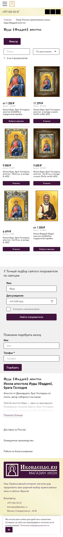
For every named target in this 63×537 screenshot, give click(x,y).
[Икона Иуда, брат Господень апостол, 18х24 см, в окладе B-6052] (16, 143)
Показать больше (13, 415)
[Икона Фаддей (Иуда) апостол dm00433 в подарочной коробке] (46, 206)
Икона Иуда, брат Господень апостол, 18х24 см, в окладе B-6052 (16, 174)
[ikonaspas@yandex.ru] (5, 507)
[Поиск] (27, 51)
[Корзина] (53, 4)
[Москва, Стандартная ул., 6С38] (5, 511)
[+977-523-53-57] (5, 503)
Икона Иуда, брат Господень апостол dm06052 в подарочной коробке (16, 112)
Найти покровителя (31, 316)
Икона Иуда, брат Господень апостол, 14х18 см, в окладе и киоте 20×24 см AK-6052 (46, 174)
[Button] (59, 3)
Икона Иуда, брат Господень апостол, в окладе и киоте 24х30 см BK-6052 (46, 112)
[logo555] (12, 4)
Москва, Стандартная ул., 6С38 (22, 510)
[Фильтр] (31, 41)
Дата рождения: (15, 295)
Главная (7, 19)
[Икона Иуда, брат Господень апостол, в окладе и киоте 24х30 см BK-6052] (46, 81)
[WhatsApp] (52, 11)
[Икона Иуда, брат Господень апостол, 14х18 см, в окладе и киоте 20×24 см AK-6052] (46, 143)
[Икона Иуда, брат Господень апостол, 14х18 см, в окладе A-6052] (16, 206)
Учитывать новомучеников (26, 309)
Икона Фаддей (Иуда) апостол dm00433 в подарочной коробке (43, 236)
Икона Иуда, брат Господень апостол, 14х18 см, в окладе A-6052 (16, 240)
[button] (4, 4)
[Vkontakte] (47, 11)
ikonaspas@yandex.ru (17, 506)
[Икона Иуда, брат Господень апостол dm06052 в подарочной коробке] (16, 81)
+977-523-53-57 (14, 502)
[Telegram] (58, 11)
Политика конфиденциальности (34, 525)
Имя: (9, 283)
